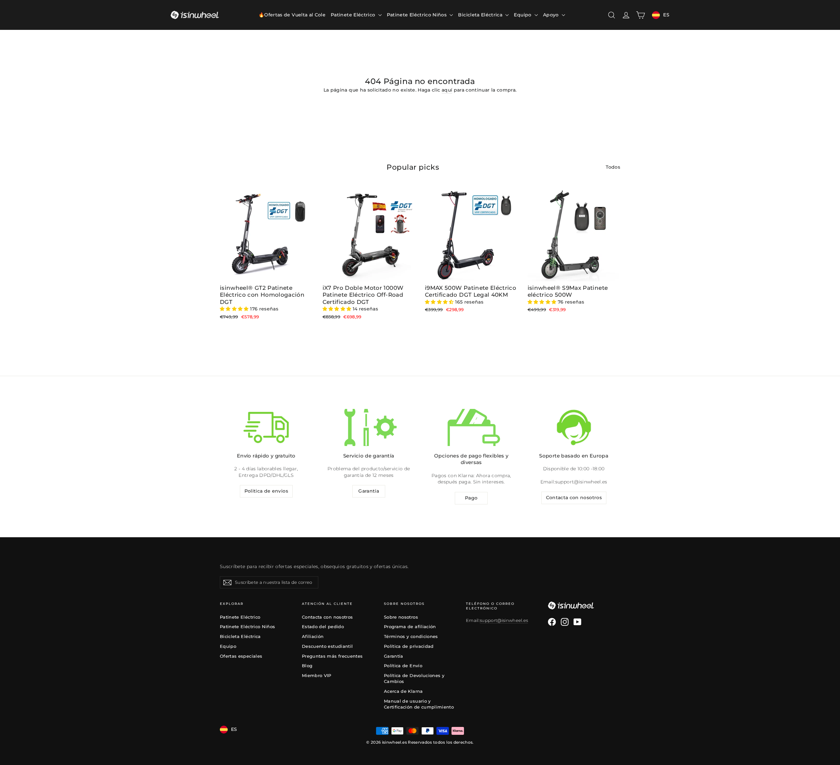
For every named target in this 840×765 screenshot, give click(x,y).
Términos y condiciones (411, 636)
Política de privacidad (409, 646)
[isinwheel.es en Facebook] (552, 622)
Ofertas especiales (241, 656)
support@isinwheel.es (581, 482)
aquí (447, 90)
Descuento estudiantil (327, 646)
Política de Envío (403, 665)
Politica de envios (266, 491)
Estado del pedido (323, 626)
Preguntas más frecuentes (332, 656)
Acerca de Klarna (403, 691)
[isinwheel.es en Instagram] (565, 622)
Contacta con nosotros (574, 497)
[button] (235, 309)
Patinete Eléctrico (354, 15)
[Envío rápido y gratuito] (266, 427)
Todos (613, 167)
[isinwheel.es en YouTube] (577, 622)
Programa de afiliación (410, 626)
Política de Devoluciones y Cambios (414, 678)
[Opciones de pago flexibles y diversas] (471, 427)
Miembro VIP (316, 675)
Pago (471, 498)
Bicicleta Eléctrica (481, 15)
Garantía (368, 491)
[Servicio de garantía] (369, 427)
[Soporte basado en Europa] (574, 427)
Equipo (523, 15)
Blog (307, 665)
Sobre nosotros (401, 617)
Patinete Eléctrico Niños (417, 15)
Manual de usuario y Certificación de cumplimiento (419, 704)
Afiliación (313, 636)
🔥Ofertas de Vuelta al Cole (292, 15)
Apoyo (551, 15)
